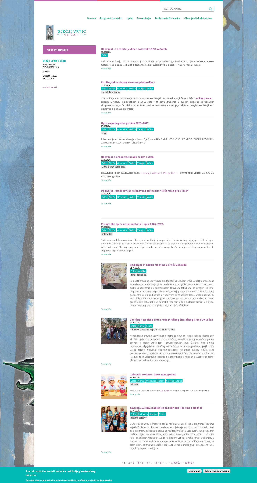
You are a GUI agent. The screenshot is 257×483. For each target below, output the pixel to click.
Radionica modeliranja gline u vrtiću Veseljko (158, 264)
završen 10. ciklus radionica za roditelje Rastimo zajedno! (166, 407)
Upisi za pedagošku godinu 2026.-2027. (125, 123)
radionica (141, 274)
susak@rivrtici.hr (50, 87)
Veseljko (141, 88)
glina (133, 274)
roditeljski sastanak (111, 92)
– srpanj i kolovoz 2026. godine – (159, 172)
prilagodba (107, 233)
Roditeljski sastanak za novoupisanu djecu (128, 82)
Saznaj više (106, 68)
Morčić (112, 88)
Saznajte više (32, 480)
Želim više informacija (217, 471)
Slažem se (194, 471)
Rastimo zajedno (139, 417)
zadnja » (189, 462)
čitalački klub (168, 329)
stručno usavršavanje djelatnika (145, 329)
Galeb (104, 55)
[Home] (65, 32)
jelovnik (134, 384)
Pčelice (132, 88)
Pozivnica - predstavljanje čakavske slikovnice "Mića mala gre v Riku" (144, 190)
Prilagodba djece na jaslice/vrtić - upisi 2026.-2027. (132, 224)
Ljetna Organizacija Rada (114, 166)
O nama (91, 18)
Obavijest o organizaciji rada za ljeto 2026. (127, 157)
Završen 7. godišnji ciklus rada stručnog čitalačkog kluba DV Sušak (171, 319)
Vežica (150, 88)
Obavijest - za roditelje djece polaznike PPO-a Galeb (134, 49)
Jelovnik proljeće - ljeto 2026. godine (153, 374)
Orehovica (122, 88)
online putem (204, 98)
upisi (104, 133)
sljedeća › (176, 462)
